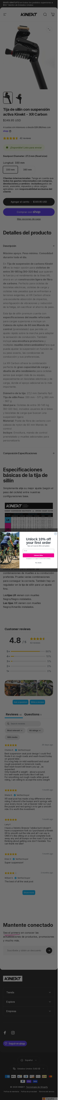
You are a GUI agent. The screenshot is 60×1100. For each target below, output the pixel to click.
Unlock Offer (38, 555)
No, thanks (38, 562)
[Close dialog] (55, 533)
